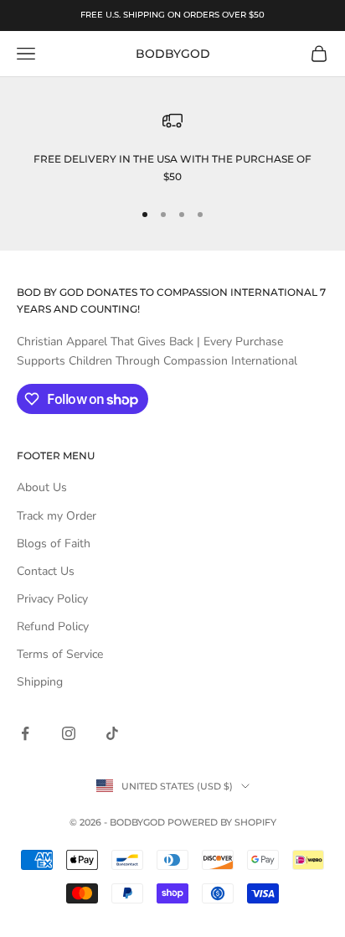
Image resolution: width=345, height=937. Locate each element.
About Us (42, 487)
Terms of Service (60, 654)
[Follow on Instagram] (68, 733)
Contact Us (46, 571)
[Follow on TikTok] (112, 733)
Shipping (40, 682)
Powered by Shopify (221, 822)
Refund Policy (53, 626)
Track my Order (56, 516)
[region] (172, 148)
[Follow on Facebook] (25, 733)
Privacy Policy (52, 599)
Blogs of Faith (53, 543)
